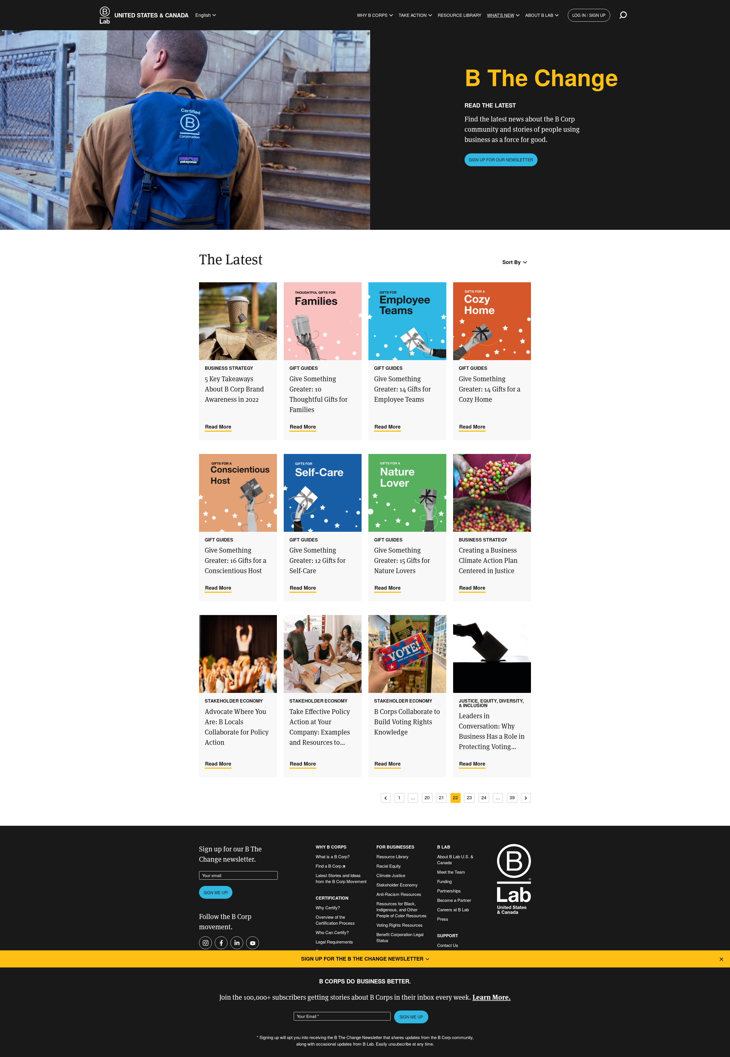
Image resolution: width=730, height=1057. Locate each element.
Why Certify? (328, 907)
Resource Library (459, 15)
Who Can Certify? (332, 932)
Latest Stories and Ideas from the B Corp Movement (341, 878)
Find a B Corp (328, 866)
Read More (218, 426)
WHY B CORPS (331, 847)
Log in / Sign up (588, 15)
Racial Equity (388, 866)
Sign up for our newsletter (501, 160)
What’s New (500, 15)
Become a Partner (454, 900)
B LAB (443, 847)
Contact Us (447, 945)
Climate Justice (390, 875)
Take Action (413, 15)
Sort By (511, 262)
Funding (444, 881)
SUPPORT (447, 936)
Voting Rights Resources (399, 925)
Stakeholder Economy (397, 885)
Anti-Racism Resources (398, 894)
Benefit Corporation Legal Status (399, 937)
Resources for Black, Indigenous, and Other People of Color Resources (401, 909)
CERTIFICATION (332, 898)
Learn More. (492, 997)
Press (442, 919)
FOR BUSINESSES (395, 847)
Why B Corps (372, 15)
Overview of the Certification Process (335, 920)
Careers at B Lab (453, 909)
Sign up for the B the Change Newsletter (362, 958)
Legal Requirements (334, 942)
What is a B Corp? (333, 856)
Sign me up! (216, 892)
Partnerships (449, 891)
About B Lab (539, 15)
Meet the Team (451, 872)
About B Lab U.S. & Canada (455, 859)
